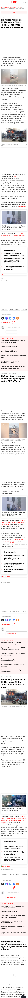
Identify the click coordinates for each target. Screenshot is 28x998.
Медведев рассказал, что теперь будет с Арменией (13, 950)
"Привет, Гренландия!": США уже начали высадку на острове (13, 654)
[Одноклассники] (17, 318)
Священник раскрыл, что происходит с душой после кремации (12, 659)
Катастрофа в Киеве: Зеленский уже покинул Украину (12, 670)
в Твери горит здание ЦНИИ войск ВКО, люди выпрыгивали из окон (13, 236)
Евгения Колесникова (7, 280)
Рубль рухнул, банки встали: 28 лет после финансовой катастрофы (13, 341)
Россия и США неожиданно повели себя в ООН (13, 356)
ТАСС (16, 176)
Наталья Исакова (6, 582)
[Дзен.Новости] (2, 318)
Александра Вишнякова (8, 869)
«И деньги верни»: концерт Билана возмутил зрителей (11, 945)
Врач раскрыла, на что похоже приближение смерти (10, 362)
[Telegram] (10, 318)
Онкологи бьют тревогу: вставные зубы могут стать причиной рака (13, 939)
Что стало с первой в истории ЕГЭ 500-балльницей (12, 665)
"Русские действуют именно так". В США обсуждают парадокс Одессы (13, 367)
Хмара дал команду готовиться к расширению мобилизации (11, 350)
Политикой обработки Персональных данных (11, 7)
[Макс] (6, 318)
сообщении (22, 207)
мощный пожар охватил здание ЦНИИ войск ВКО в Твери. (13, 522)
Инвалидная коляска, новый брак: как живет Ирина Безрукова (12, 930)
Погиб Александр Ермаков (9, 346)
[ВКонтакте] (13, 318)
